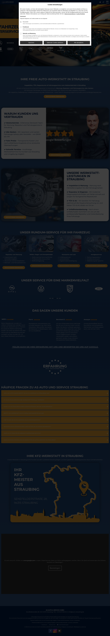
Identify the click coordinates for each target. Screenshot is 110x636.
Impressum (23, 16)
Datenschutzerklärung (70, 13)
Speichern (31, 42)
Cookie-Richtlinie (80, 13)
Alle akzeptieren (78, 42)
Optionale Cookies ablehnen (55, 42)
